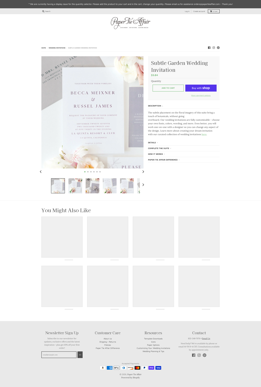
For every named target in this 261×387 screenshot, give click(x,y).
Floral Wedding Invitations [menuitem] (164, 33)
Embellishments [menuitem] (130, 39)
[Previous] (41, 171)
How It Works (155, 154)
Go (80, 355)
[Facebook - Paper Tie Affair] (209, 47)
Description (154, 106)
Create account (199, 11)
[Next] (143, 171)
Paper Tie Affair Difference (163, 160)
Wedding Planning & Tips (153, 351)
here (204, 134)
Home (43, 48)
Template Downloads (153, 338)
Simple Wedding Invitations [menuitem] (90, 33)
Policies (107, 345)
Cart (215, 11)
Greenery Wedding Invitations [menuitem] (199, 33)
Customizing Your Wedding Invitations (153, 348)
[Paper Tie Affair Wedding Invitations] (130, 23)
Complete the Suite (158, 148)
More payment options (201, 95)
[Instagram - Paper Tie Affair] (213, 47)
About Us (108, 338)
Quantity (156, 80)
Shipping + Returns (107, 342)
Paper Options (153, 345)
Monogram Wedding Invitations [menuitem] (127, 33)
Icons (153, 342)
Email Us (206, 338)
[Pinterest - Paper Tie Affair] (218, 47)
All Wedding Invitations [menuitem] (58, 33)
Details (152, 142)
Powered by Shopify (130, 377)
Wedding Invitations (57, 48)
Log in (187, 11)
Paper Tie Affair (134, 374)
